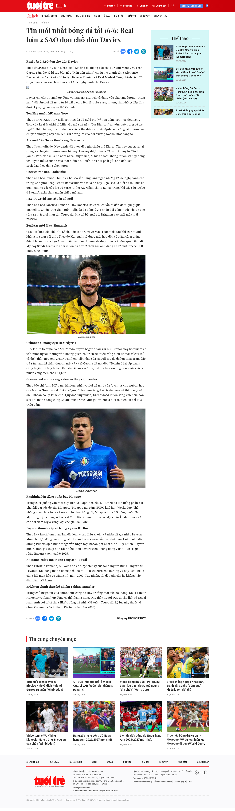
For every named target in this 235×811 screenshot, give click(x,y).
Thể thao (44, 22)
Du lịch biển (83, 16)
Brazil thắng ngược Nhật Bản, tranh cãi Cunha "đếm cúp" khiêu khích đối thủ (185, 685)
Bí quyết (145, 16)
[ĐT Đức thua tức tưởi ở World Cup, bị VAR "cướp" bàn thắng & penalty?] (163, 74)
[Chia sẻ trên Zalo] (123, 51)
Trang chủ (31, 22)
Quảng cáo (161, 5)
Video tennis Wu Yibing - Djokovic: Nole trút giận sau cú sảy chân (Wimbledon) (46, 739)
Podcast (111, 5)
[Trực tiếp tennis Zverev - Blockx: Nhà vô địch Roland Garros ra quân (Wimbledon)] (163, 52)
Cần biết (144, 5)
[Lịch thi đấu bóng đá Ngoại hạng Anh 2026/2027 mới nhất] (141, 716)
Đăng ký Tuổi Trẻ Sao (191, 6)
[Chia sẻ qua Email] (143, 51)
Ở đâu (107, 16)
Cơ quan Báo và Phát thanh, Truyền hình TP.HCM (95, 790)
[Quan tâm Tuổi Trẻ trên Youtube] (197, 781)
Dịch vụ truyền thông (142, 782)
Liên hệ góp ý (180, 782)
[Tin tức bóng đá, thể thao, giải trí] (32, 16)
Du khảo (119, 16)
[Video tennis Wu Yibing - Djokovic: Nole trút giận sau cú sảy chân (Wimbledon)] (47, 716)
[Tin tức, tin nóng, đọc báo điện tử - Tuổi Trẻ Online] (41, 6)
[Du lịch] (61, 6)
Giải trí (132, 16)
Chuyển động (49, 16)
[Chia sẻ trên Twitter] (136, 51)
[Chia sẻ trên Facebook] (130, 51)
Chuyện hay (160, 16)
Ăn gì (97, 16)
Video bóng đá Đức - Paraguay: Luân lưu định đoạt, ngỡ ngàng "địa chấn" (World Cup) (140, 685)
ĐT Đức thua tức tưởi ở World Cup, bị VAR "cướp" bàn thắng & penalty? (190, 72)
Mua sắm (182, 762)
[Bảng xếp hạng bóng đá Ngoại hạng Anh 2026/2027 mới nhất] (94, 716)
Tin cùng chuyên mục (52, 639)
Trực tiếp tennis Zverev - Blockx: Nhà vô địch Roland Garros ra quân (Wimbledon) (44, 685)
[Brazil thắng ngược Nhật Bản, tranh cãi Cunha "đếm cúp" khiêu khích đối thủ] (188, 662)
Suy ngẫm (66, 16)
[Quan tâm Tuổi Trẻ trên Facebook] (204, 781)
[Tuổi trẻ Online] (50, 781)
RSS (190, 782)
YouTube (127, 5)
